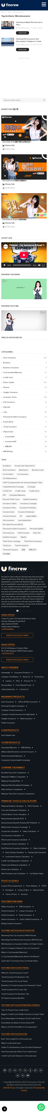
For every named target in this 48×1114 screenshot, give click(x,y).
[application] (24, 255)
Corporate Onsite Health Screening (15, 760)
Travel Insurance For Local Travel (14, 981)
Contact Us (24, 689)
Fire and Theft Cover (11, 499)
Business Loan (38, 470)
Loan (25, 412)
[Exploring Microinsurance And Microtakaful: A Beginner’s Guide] (7, 42)
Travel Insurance (25, 427)
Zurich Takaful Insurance (29, 919)
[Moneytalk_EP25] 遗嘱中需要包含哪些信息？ (17, 142)
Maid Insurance (26, 718)
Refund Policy (38, 890)
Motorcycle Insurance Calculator (14, 840)
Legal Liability (31, 516)
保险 (23, 549)
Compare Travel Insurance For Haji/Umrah (18, 714)
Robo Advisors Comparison (12, 789)
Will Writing (25, 451)
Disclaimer (10, 890)
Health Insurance (30, 499)
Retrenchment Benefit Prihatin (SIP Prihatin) (19, 823)
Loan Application (24, 520)
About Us (26, 677)
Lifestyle (25, 407)
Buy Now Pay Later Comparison (13, 772)
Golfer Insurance (8, 723)
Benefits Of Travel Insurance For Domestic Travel (21, 985)
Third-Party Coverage (11, 541)
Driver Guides (25, 382)
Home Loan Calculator (10, 869)
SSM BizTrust (9, 1088)
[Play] (4, 265)
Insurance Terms (25, 397)
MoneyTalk (9, 145)
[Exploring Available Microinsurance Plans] (7, 25)
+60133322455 (7, 653)
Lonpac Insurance (26, 911)
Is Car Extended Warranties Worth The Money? (20, 956)
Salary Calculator (29, 831)
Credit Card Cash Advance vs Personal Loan (18, 1056)
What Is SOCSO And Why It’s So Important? (19, 1027)
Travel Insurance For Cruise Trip (14, 989)
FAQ (18, 681)
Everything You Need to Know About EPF (17, 1023)
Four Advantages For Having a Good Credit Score (20, 1018)
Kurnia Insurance (8, 911)
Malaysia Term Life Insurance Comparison (17, 794)
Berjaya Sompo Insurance (11, 923)
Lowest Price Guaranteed (11, 886)
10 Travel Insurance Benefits (12, 998)
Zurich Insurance (8, 915)
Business (25, 363)
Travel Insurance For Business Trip (15, 977)
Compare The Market (9, 677)
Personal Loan (8, 533)
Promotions (39, 677)
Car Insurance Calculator (11, 835)
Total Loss (7, 545)
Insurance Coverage (28, 503)
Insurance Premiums (28, 508)
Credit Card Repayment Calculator (15, 861)
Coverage (31, 487)
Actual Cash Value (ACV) (25, 466)
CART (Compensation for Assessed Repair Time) (22, 482)
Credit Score (34, 491)
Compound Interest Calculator (13, 844)
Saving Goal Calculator (37, 852)
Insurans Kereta (9, 516)
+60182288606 (7, 629)
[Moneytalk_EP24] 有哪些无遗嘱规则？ (15, 180)
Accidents (7, 466)
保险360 (26, 446)
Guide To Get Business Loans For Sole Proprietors (21, 1047)
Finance (25, 387)
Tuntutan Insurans (10, 549)
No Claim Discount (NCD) (13, 524)
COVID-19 (7, 491)
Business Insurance (25, 367)
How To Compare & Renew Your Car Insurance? (20, 948)
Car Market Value (36, 873)
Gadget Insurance (25, 392)
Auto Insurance (25, 358)
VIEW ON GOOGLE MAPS (17, 635)
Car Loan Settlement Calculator (13, 810)
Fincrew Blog (6, 685)
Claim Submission (8, 689)
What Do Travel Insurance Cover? (14, 973)
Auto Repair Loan (8, 735)
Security (24, 894)
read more (22, 33)
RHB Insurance (25, 906)
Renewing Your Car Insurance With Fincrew (18, 935)
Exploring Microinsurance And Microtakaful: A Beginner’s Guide (28, 40)
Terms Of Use (11, 894)
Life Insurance (25, 402)
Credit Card (25, 377)
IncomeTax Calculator (10, 831)
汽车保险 (6, 554)
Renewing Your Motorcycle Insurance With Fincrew (21, 940)
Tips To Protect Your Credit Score (15, 1010)
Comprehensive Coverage (13, 487)
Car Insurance (22, 474)
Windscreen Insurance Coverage (14, 827)
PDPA (44, 886)
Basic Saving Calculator (15, 852)
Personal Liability (36, 529)
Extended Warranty (17, 495)
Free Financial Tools (23, 685)
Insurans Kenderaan (26, 512)
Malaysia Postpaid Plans (10, 781)
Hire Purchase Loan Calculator (13, 873)
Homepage (5, 672)
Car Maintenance (10, 478)
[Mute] (39, 265)
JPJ (21, 516)
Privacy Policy (23, 890)
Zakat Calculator (39, 848)
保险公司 (32, 549)
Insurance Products (22, 672)
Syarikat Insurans (10, 537)
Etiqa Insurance (25, 915)
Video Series (25, 432)
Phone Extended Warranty (12, 756)
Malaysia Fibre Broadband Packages (15, 785)
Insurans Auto (8, 512)
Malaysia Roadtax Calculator (12, 806)
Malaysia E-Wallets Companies (13, 777)
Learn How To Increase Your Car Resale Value (19, 961)
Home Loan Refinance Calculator (14, 865)
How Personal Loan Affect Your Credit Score (19, 1051)
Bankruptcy (23, 470)
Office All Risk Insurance (28, 702)
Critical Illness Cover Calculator (13, 814)
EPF (4, 495)
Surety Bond (25, 422)
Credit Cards (20, 491)
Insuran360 (26, 436)
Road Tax (36, 533)
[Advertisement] (24, 76)
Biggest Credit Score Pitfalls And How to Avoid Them (22, 1014)
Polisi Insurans (23, 533)
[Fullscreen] (43, 265)
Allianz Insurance (8, 906)
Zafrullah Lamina (23, 28)
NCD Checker (33, 806)
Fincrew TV (28, 681)
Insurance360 (26, 441)
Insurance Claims (10, 503)
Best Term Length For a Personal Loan (16, 1039)
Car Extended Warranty (25, 372)
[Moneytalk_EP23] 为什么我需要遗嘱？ (15, 219)
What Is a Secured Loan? (11, 1043)
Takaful (23, 537)
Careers (9, 681)
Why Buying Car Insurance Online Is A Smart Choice (22, 944)
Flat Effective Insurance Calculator (15, 848)
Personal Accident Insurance (25, 417)
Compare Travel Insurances (12, 710)
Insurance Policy (9, 508)
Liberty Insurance (8, 919)
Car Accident (8, 474)
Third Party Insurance (33, 541)
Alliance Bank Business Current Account (17, 752)
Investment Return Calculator (18, 856)
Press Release (32, 886)
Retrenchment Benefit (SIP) (12, 818)
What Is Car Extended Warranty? (14, 952)
